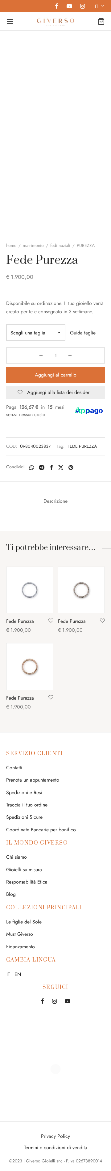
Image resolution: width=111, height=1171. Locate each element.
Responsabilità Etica (26, 881)
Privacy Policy (55, 1136)
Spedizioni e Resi (24, 792)
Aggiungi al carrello (55, 374)
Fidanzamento (20, 946)
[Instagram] (82, 6)
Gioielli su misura (24, 869)
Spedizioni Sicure (24, 817)
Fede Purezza (20, 621)
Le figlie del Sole (24, 921)
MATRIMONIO (33, 245)
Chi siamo (16, 857)
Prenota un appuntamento (32, 779)
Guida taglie (83, 332)
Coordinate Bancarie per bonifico (41, 829)
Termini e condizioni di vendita (55, 1147)
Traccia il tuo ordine (26, 804)
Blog (11, 894)
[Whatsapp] (31, 467)
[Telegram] (41, 467)
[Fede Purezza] (29, 590)
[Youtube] (69, 6)
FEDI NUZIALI (60, 245)
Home (11, 245)
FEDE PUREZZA (82, 446)
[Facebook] (56, 6)
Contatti (14, 767)
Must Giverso (19, 934)
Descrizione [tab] (55, 501)
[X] (61, 467)
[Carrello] (101, 21)
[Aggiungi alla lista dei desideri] (50, 621)
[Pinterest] (71, 467)
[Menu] (10, 21)
